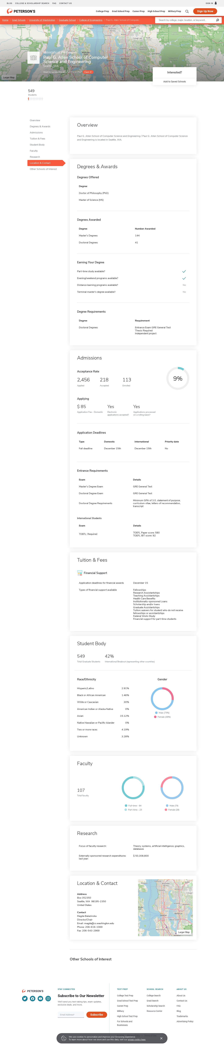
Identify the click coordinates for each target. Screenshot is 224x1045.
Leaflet (188, 25)
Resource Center (154, 1011)
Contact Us (182, 1000)
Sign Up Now (205, 11)
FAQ (54, 3)
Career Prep (139, 11)
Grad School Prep (121, 11)
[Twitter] (25, 998)
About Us (181, 995)
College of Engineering (91, 20)
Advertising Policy (185, 1021)
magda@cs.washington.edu (99, 923)
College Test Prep (125, 995)
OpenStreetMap (203, 25)
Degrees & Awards (40, 126)
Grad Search (152, 1000)
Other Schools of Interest (43, 169)
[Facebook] (32, 998)
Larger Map (8, 77)
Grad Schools (18, 20)
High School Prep (156, 11)
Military (120, 1011)
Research (35, 157)
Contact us (65, 3)
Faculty (34, 151)
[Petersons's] (21, 11)
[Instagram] (48, 998)
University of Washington (42, 20)
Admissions (36, 132)
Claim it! (88, 72)
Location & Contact (40, 163)
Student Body (37, 144)
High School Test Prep (127, 1016)
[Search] (187, 11)
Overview (35, 120)
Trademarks (182, 1016)
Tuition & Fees (37, 138)
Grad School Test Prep (127, 1000)
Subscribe (96, 1014)
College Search (154, 995)
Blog (9, 3)
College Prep (102, 11)
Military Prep (174, 11)
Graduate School (67, 20)
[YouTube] (40, 998)
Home (5, 20)
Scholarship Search (156, 1006)
